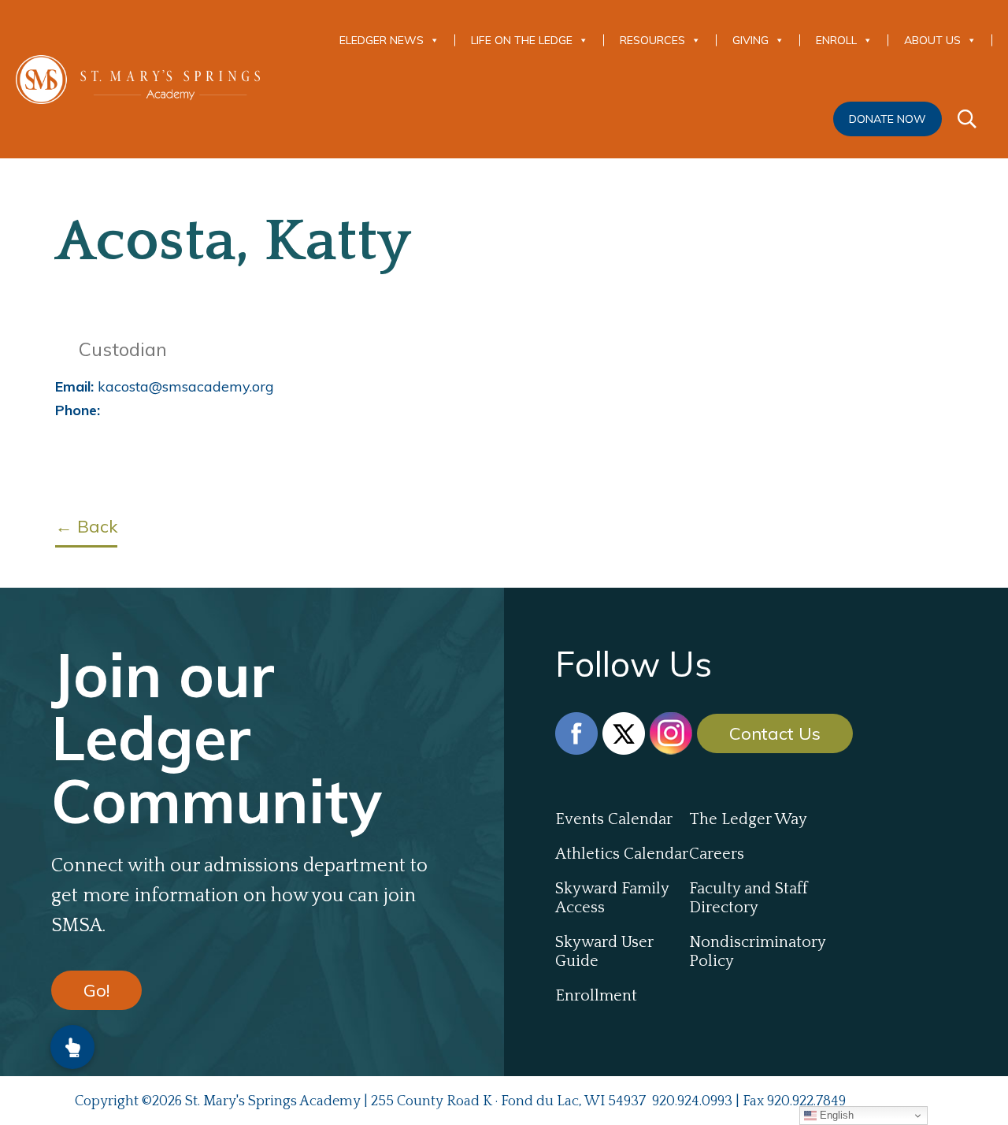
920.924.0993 (692, 1101)
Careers (716, 854)
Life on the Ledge (522, 40)
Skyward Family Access (612, 898)
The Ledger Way (748, 819)
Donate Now (887, 119)
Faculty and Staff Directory (748, 898)
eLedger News (381, 40)
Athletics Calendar (621, 854)
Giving (750, 40)
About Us (932, 40)
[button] (72, 1047)
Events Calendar (614, 819)
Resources (652, 40)
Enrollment (596, 995)
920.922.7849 (806, 1101)
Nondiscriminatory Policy (756, 952)
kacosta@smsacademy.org (164, 386)
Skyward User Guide (604, 952)
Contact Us (775, 733)
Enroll (836, 40)
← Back (86, 526)
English (835, 1115)
